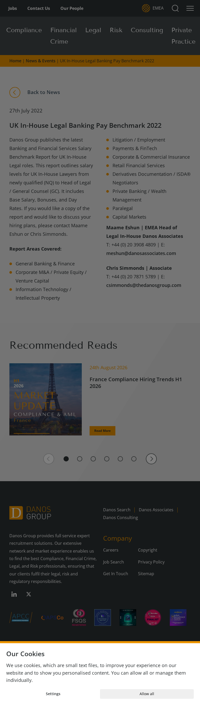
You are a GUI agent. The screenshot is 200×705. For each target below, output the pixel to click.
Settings (53, 693)
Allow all (147, 693)
